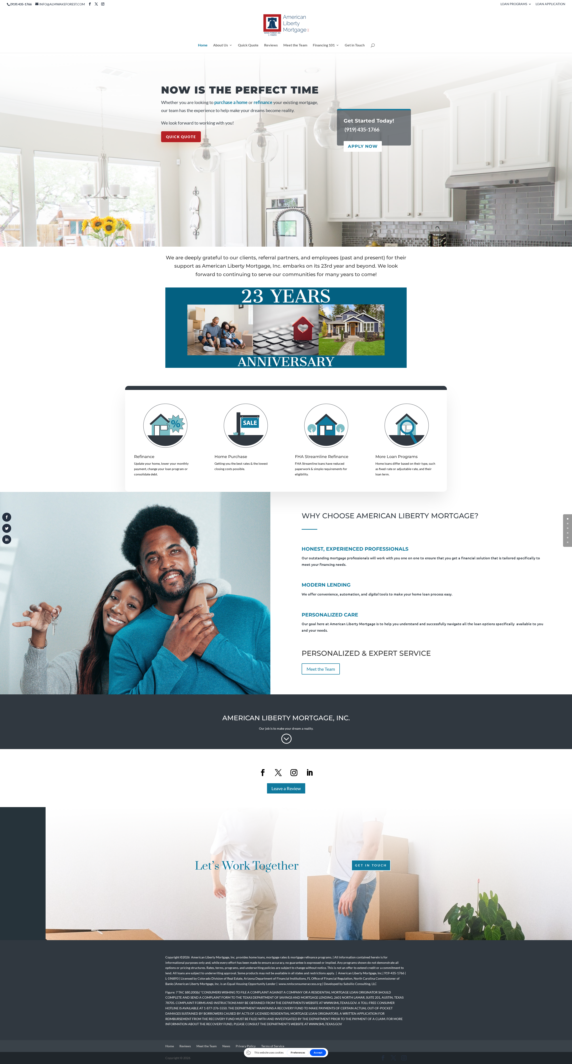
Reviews (271, 45)
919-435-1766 (393, 973)
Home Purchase (230, 456)
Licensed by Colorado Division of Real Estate (211, 978)
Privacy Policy (246, 1046)
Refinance (144, 456)
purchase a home (231, 102)
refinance (263, 102)
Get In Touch (371, 865)
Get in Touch (355, 45)
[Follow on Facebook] (262, 773)
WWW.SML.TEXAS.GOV (340, 1003)
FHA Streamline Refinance (321, 456)
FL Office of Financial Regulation (329, 978)
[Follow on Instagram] (294, 773)
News (226, 1046)
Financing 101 (324, 45)
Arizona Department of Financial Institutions (275, 978)
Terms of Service (272, 1046)
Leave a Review (286, 788)
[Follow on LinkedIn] (309, 773)
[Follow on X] (278, 773)
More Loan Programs (396, 456)
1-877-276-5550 (215, 1008)
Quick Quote (248, 45)
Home (203, 45)
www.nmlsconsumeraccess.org (300, 984)
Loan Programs (513, 4)
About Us (220, 45)
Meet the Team (295, 45)
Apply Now (363, 146)
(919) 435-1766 (362, 129)
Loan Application (550, 4)
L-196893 (172, 978)
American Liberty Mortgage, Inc (213, 957)
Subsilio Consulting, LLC (360, 984)
